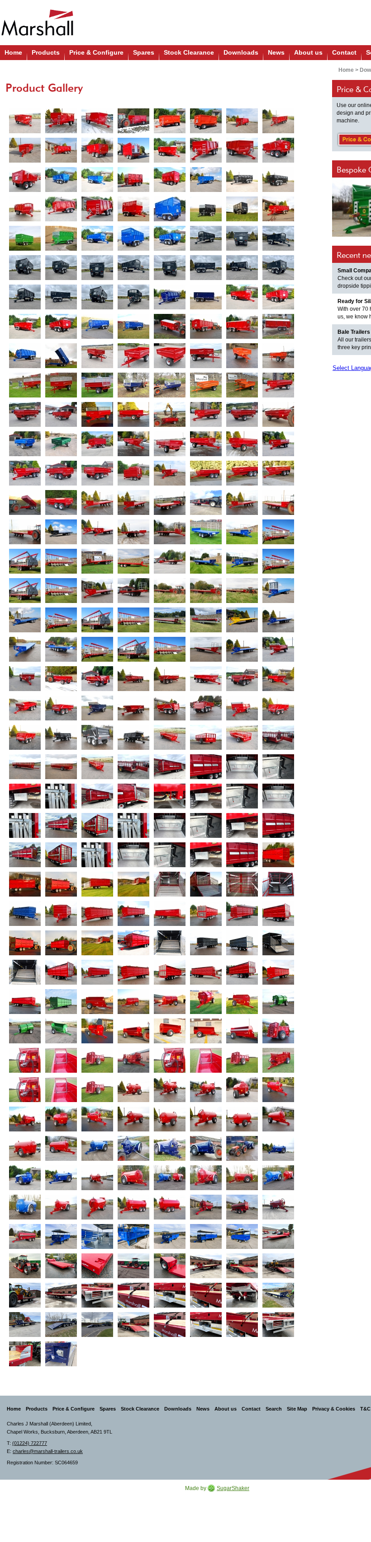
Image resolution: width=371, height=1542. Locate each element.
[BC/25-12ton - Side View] (170, 531)
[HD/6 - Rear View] (61, 678)
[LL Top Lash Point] (133, 1295)
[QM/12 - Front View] (25, 208)
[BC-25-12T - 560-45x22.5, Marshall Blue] (206, 531)
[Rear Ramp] (242, 1265)
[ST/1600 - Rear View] (170, 1119)
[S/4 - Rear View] (25, 414)
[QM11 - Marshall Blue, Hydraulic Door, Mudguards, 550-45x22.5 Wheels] (61, 179)
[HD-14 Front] (97, 708)
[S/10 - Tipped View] (25, 502)
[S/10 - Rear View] (61, 502)
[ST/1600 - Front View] (133, 1119)
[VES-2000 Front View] (133, 1060)
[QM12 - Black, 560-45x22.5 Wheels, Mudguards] (242, 179)
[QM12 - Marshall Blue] (206, 179)
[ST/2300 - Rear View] (170, 1177)
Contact (344, 52)
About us (308, 52)
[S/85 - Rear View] (61, 473)
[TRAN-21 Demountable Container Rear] (278, 913)
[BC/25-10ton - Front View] (242, 502)
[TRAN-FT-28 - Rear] (170, 972)
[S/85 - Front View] (278, 443)
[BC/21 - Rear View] (170, 502)
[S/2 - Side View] (61, 385)
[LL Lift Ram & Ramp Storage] (242, 1295)
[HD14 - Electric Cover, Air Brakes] (133, 708)
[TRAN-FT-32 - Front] (278, 972)
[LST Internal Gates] (242, 766)
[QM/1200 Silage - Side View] (170, 208)
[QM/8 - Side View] (242, 120)
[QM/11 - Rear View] (278, 150)
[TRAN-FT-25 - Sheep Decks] (170, 942)
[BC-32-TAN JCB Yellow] (242, 619)
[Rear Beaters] (97, 1060)
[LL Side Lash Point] (206, 1295)
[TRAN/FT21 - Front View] (278, 854)
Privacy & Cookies (333, 1408)
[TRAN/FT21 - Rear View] (61, 884)
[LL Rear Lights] (97, 1295)
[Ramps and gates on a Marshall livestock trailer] (206, 884)
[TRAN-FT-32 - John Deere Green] (61, 1001)
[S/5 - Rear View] (242, 414)
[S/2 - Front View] (25, 385)
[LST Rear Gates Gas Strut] (61, 796)
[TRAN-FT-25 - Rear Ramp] (278, 942)
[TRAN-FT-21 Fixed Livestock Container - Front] (61, 942)
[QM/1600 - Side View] (170, 326)
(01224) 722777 (29, 1443)
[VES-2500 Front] (278, 1060)
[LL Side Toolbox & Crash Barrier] (170, 1295)
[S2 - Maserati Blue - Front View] (170, 385)
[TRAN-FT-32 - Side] (25, 1001)
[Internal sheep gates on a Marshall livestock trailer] (242, 884)
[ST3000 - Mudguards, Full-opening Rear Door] (97, 1207)
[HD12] (278, 678)
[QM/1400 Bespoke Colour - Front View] (170, 297)
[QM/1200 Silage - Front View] (133, 208)
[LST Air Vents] (206, 766)
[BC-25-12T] (97, 531)
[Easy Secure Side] (61, 561)
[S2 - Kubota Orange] (206, 385)
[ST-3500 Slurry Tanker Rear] (242, 1207)
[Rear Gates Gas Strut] (25, 825)
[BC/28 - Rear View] (170, 561)
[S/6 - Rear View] (170, 443)
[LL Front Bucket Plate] (25, 1353)
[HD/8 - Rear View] (242, 678)
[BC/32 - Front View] (97, 590)
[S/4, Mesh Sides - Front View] (97, 414)
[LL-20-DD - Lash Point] (97, 1265)
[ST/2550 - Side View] (242, 1177)
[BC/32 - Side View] (170, 590)
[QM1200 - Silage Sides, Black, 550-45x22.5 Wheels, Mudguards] (206, 208)
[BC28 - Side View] (242, 561)
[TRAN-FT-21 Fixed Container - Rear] (25, 942)
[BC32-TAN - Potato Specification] (170, 619)
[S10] (170, 473)
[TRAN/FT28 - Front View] (61, 913)
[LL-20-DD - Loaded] (133, 1265)
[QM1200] (61, 208)
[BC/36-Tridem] (242, 649)
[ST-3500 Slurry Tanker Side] (278, 1207)
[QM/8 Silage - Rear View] (133, 150)
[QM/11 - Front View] (206, 150)
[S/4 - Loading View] (170, 414)
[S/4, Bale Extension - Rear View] (133, 414)
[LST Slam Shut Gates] (278, 766)
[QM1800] (25, 355)
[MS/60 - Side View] (97, 1001)
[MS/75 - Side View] (170, 1001)
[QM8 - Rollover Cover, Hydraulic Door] (278, 120)
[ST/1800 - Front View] (206, 1119)
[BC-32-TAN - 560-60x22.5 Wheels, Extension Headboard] (278, 590)
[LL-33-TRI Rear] (61, 1324)
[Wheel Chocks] (61, 1353)
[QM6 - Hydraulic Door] (25, 120)
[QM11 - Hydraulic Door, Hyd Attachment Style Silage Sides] (133, 179)
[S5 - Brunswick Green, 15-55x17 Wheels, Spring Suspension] (61, 443)
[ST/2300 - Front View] (133, 1177)
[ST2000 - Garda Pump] (97, 1177)
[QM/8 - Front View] (25, 150)
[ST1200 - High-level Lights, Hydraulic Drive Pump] (170, 1089)
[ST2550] (61, 1207)
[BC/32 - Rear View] (133, 590)
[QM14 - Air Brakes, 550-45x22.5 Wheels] (278, 208)
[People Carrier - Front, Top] (170, 1236)
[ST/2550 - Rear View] (25, 1207)
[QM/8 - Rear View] (97, 150)
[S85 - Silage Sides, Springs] (133, 473)
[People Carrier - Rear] (242, 1236)
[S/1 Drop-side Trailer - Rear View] (170, 355)
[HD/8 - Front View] (206, 678)
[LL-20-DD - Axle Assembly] (170, 1265)
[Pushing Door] (61, 1060)
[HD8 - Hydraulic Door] (133, 678)
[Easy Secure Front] (278, 531)
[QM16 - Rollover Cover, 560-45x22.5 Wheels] (25, 326)
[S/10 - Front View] (242, 473)
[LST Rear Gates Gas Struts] (133, 825)
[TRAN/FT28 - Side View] (97, 913)
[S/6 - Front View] (133, 443)
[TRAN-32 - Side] (206, 972)
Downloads (241, 52)
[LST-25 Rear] (133, 796)
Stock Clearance (189, 52)
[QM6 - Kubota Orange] (170, 120)
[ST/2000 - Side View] (170, 1148)
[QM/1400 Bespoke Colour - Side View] (206, 297)
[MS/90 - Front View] (97, 1031)
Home (13, 52)
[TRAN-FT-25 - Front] (206, 942)
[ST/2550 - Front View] (206, 1177)
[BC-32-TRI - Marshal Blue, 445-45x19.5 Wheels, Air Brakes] (278, 619)
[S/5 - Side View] (278, 414)
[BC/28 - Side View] (97, 561)
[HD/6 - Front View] (278, 649)
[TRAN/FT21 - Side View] (25, 884)
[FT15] (170, 737)
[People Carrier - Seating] (97, 1236)
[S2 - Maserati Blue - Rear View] (133, 385)
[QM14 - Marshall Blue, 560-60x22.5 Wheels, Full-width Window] (97, 238)
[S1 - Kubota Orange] (242, 355)
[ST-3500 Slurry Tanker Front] (206, 1207)
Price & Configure (96, 52)
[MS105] (133, 1031)
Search (274, 1408)
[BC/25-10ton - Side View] (278, 502)
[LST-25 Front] (97, 796)
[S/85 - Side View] (25, 473)
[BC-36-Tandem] (206, 649)
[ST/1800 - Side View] (278, 1119)
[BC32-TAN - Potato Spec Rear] (206, 619)
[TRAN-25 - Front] (133, 942)
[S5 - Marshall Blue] (25, 443)
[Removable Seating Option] (278, 737)
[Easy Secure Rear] (25, 561)
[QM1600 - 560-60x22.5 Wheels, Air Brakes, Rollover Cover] (97, 326)
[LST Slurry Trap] (25, 796)
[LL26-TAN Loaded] (278, 1265)
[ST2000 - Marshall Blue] (97, 1148)
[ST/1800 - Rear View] (242, 1119)
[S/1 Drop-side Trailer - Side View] (206, 355)
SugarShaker (233, 1488)
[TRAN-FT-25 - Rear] (242, 942)
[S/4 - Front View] (278, 385)
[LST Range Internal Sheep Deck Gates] (278, 796)
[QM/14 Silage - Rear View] (133, 238)
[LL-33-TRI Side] (97, 1324)
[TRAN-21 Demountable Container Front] (242, 913)
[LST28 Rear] (97, 825)
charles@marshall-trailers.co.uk (48, 1451)
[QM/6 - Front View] (61, 120)
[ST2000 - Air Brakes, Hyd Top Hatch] (278, 1148)
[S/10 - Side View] (206, 473)
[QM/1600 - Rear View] (206, 326)
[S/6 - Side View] (206, 443)
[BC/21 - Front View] (97, 502)
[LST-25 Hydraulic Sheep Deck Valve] (170, 796)
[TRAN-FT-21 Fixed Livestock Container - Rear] (97, 942)
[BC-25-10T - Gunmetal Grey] (61, 531)
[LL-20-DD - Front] (278, 1236)
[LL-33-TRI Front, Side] (25, 1324)
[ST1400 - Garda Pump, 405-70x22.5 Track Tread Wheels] (278, 1089)
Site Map (297, 1408)
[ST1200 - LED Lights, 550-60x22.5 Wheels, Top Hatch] (133, 1089)
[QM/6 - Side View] (97, 120)
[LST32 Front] (25, 854)
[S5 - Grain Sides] (97, 443)
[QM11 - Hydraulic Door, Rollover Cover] (170, 150)
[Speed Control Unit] (25, 1060)
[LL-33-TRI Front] (278, 1295)
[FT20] (25, 766)
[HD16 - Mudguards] (242, 708)
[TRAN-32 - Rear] (242, 972)
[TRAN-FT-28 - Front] (133, 972)
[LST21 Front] (170, 766)
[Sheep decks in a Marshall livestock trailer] (170, 884)
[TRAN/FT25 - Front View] (25, 913)
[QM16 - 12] (242, 297)
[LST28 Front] (61, 825)
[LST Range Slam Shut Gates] (242, 796)
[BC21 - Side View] (206, 502)
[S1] (97, 355)
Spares (143, 52)
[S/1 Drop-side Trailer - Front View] (133, 355)
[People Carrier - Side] (206, 1236)
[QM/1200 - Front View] (97, 208)
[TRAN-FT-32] (133, 913)
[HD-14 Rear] (206, 708)
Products (46, 52)
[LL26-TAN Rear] (61, 1295)
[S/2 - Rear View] (97, 385)
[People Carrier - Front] (61, 1236)
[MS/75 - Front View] (206, 1001)
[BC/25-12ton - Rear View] (133, 531)
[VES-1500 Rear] (278, 1031)
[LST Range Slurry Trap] (206, 796)
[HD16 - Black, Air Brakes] (61, 737)
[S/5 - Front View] (206, 414)
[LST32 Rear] (61, 854)
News (276, 52)
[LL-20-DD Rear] (25, 1265)
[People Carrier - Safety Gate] (133, 1236)
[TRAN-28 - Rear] (61, 972)
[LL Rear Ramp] (133, 1324)
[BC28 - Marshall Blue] (206, 561)
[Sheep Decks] (278, 884)
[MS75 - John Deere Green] (278, 1001)
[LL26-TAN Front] (206, 1265)
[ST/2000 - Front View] (133, 1148)
